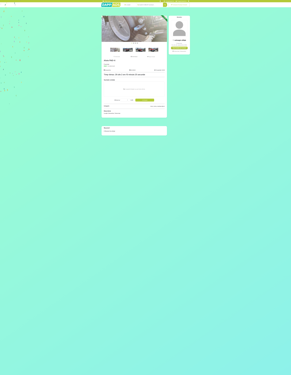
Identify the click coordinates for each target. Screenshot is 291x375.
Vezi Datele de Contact (179, 48)
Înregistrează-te (181, 1)
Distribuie (134, 56)
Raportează (151, 56)
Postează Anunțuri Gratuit (179, 5)
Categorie (106, 106)
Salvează (117, 56)
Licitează (144, 100)
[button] (173, 40)
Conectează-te (169, 1)
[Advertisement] (145, 11)
